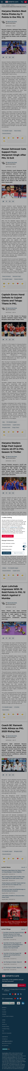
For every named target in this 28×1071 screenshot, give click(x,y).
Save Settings (6, 553)
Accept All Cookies (7, 536)
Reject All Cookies (18, 553)
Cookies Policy (13, 527)
